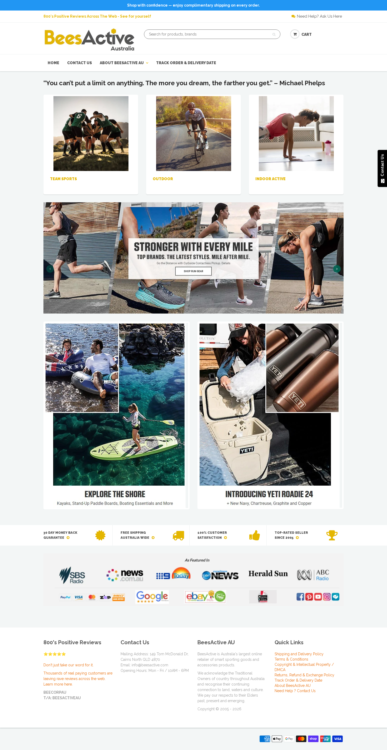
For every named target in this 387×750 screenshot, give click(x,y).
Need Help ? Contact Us (295, 691)
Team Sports (63, 179)
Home (53, 63)
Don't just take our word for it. (68, 665)
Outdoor (163, 179)
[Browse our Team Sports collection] (90, 133)
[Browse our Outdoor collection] (193, 133)
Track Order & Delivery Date (186, 63)
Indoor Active (270, 179)
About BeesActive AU (122, 63)
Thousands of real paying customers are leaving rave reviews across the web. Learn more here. (77, 678)
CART (306, 34)
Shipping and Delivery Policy (299, 654)
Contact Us (79, 63)
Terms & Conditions (291, 659)
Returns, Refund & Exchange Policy (304, 675)
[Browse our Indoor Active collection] (296, 133)
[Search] (274, 34)
